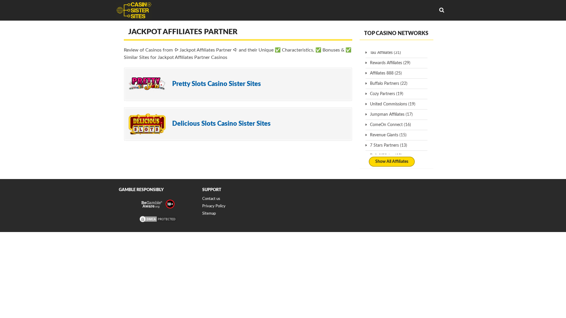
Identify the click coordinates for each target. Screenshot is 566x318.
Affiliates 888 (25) (386, 73)
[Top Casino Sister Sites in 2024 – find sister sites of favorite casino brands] (134, 10)
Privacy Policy (214, 206)
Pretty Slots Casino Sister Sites (216, 84)
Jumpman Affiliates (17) (391, 114)
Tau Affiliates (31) (385, 53)
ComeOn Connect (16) (390, 125)
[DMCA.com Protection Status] (158, 222)
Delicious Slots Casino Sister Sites (221, 123)
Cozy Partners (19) (386, 94)
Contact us (211, 199)
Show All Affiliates (391, 162)
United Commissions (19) (392, 104)
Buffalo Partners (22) (388, 84)
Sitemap (209, 214)
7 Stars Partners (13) (388, 145)
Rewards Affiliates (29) (390, 63)
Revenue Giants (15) (388, 135)
